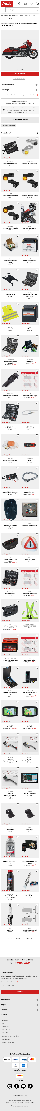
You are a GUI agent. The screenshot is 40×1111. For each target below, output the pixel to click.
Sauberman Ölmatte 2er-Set (29, 525)
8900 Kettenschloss (29, 492)
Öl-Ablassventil (30, 428)
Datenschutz (5, 1027)
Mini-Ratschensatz (10, 593)
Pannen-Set (30, 361)
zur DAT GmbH (30, 103)
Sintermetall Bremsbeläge (30, 395)
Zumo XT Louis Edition (30, 793)
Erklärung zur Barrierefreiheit (10, 1036)
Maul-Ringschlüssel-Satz (10, 163)
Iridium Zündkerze (30, 896)
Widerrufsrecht (6, 1030)
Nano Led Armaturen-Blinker (29, 163)
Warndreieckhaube (30, 559)
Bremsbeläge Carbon (29, 660)
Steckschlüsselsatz (10, 428)
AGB (3, 1023)
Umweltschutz (6, 1039)
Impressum (5, 1020)
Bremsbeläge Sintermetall (30, 930)
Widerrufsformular (7, 1033)
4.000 (29, 460)
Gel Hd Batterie (30, 329)
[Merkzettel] (31, 3)
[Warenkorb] (37, 3)
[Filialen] (19, 3)
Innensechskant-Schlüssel (10, 395)
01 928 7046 (22, 963)
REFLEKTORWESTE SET (29, 626)
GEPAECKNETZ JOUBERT (30, 228)
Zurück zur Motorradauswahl (11, 19)
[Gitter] (33, 133)
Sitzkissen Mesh (10, 294)
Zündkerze (10, 930)
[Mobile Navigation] (2, 9)
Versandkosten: (10, 1102)
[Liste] (37, 133)
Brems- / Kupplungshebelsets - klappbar (10, 795)
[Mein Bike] (25, 3)
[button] (37, 9)
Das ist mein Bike (20, 74)
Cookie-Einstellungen (8, 1042)
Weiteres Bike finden (19, 79)
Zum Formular (23, 112)
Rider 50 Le (10, 727)
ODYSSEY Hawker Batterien (10, 660)
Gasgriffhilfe (10, 829)
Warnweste (10, 329)
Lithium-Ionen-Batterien (29, 260)
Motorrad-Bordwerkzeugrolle (10, 492)
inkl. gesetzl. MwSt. (20, 1100)
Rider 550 (29, 727)
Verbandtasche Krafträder (10, 460)
